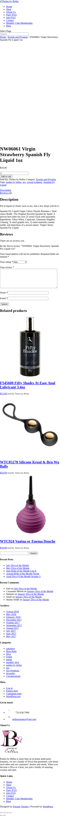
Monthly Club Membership (19, 23)
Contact (10, 20)
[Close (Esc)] (10, 812)
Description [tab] (5, 190)
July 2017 (11, 631)
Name (4, 292)
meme (9, 659)
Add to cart (6, 176)
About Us (11, 12)
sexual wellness (34, 182)
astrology (10, 648)
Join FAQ (11, 17)
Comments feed (13, 693)
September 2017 (14, 625)
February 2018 (13, 617)
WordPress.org (13, 696)
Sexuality (10, 673)
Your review (7, 267)
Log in (9, 688)
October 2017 (13, 622)
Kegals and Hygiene (18, 37)
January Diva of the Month (40, 591)
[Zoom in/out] (1, 812)
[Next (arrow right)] (4, 815)
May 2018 (11, 614)
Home (9, 6)
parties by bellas (13, 182)
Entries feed (12, 691)
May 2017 (11, 636)
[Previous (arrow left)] (1, 815)
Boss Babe (11, 651)
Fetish (9, 657)
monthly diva (12, 662)
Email (4, 298)
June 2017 (11, 633)
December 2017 (14, 620)
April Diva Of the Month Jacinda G (23, 576)
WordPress (48, 806)
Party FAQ (11, 15)
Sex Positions (12, 670)
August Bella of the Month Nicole (22, 573)
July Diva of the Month (17, 565)
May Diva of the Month (17, 568)
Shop (8, 9)
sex (24, 182)
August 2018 (12, 611)
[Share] (7, 812)
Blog (8, 26)
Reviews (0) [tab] (6, 193)
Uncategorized (13, 676)
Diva (8, 654)
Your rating (6, 262)
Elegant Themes (21, 806)
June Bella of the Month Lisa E (21, 571)
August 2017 (12, 628)
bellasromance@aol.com (24, 719)
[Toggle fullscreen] (4, 812)
